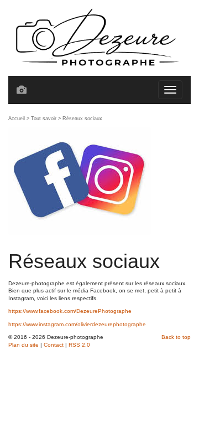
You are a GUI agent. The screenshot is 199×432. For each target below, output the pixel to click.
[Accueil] (99, 38)
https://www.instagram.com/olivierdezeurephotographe (77, 324)
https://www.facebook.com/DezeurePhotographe (70, 311)
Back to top (176, 337)
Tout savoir (43, 118)
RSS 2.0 (79, 345)
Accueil (16, 118)
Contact (54, 345)
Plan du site (23, 345)
